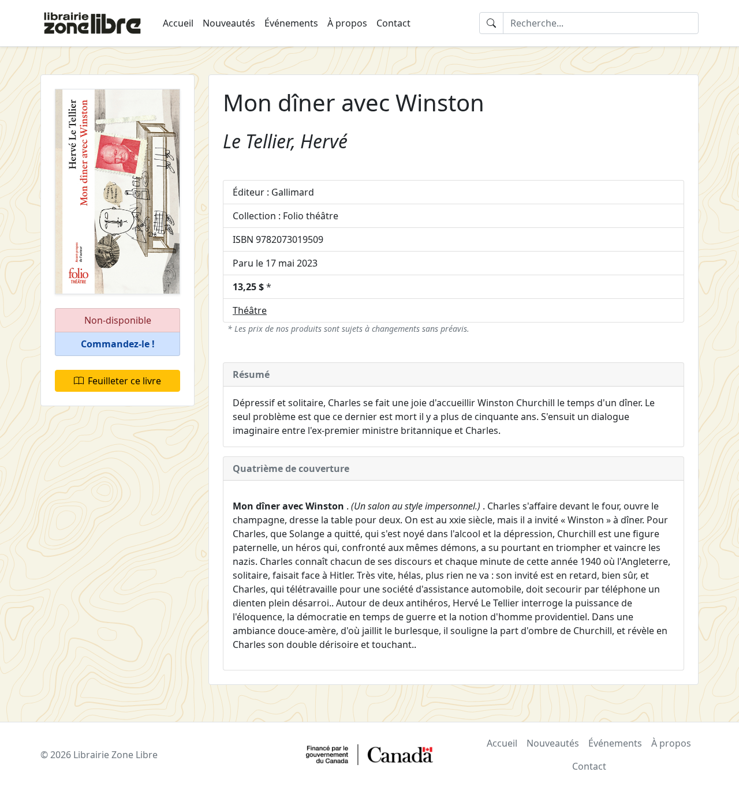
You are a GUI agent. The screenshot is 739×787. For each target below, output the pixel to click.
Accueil (178, 23)
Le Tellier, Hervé (285, 141)
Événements (291, 23)
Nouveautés (229, 23)
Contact (393, 23)
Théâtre (250, 310)
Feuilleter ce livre (124, 380)
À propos (347, 23)
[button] (117, 344)
